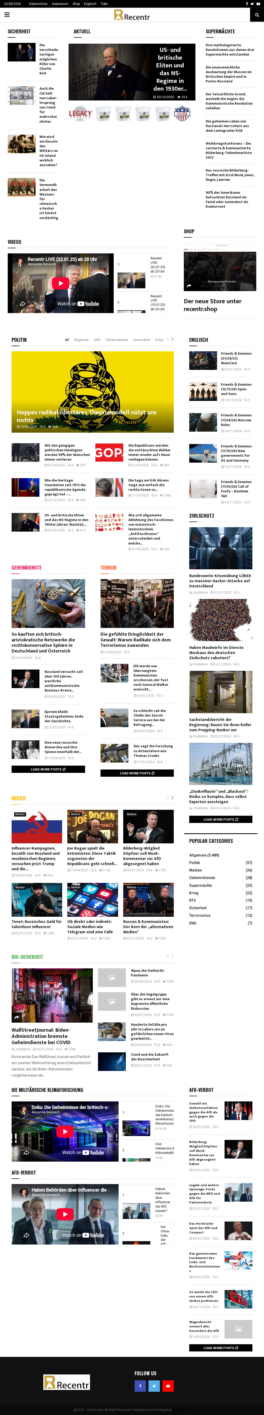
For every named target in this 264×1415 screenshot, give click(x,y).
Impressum (60, 4)
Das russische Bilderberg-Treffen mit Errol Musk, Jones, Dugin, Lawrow (230, 175)
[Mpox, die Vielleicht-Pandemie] (112, 977)
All (67, 340)
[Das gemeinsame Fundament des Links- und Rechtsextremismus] (238, 1260)
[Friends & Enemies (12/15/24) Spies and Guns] (203, 391)
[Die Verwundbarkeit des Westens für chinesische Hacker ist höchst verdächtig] (22, 187)
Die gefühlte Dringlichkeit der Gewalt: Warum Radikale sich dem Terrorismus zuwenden (136, 640)
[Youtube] (168, 1386)
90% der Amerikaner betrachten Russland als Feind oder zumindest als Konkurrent (227, 199)
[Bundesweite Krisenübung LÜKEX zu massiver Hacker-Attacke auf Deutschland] (220, 548)
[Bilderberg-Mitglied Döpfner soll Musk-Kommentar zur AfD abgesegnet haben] (148, 827)
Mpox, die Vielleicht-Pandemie (148, 973)
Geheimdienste (117, 340)
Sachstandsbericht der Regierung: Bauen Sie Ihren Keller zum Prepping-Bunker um (220, 725)
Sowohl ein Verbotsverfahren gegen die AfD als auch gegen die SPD (203, 1112)
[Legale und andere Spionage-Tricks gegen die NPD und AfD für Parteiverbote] (238, 1192)
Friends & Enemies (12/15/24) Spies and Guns (236, 389)
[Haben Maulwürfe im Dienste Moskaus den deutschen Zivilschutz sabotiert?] (220, 620)
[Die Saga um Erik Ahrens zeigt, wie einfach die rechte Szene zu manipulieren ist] (109, 487)
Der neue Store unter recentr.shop (213, 305)
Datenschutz (38, 4)
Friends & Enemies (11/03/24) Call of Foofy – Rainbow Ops (236, 489)
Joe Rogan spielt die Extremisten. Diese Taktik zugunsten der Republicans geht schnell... (92, 856)
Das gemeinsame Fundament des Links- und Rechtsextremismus (204, 1262)
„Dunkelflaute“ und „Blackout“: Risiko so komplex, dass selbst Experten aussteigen (218, 796)
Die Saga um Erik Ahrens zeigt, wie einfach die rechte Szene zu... (148, 485)
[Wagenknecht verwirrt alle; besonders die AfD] (238, 1329)
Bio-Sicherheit (27, 956)
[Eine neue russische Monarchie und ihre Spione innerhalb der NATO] (25, 749)
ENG (97, 340)
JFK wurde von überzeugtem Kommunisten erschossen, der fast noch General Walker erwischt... (151, 677)
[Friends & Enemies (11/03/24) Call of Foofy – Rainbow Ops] (203, 489)
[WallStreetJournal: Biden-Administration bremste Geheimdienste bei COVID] (52, 995)
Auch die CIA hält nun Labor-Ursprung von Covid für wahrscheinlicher (48, 104)
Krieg (159, 340)
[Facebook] (140, 1386)
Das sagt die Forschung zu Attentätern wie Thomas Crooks (153, 750)
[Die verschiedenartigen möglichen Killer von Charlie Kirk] (22, 52)
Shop (76, 4)
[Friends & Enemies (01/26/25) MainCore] (203, 360)
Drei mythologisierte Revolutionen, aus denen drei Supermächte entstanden (230, 49)
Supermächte (200, 885)
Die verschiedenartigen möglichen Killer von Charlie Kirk (48, 59)
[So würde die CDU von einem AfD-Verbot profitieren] (238, 1299)
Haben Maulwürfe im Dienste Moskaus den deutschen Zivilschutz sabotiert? (216, 653)
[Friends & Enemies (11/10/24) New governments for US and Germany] (203, 453)
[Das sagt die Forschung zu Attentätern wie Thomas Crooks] (114, 753)
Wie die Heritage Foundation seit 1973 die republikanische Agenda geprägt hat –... (65, 487)
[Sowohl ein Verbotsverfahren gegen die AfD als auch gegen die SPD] (238, 1110)
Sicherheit (198, 908)
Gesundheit (141, 340)
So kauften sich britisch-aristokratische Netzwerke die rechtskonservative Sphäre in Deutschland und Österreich (43, 643)
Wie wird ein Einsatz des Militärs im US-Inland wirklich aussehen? (48, 151)
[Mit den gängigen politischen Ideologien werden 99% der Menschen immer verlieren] (25, 452)
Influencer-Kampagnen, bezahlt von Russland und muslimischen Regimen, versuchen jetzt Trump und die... (36, 859)
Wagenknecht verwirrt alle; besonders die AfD (204, 1326)
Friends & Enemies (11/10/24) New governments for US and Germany (236, 453)
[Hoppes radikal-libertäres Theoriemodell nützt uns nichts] (93, 392)
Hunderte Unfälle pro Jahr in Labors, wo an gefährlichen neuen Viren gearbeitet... (152, 1031)
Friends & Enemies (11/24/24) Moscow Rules (236, 419)
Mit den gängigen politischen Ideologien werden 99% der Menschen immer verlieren (67, 452)
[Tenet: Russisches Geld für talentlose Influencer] (37, 900)
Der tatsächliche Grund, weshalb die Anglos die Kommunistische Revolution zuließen (229, 101)
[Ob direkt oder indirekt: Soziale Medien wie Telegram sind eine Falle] (92, 900)
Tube (104, 4)
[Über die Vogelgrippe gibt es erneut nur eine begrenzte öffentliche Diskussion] (112, 1001)
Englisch (90, 4)
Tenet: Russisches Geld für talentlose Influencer (37, 924)
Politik (19, 339)
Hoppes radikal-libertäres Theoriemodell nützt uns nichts (87, 416)
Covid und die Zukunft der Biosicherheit (150, 1057)
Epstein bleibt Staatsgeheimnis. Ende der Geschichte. (64, 716)
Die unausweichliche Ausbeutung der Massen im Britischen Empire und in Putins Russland (229, 74)
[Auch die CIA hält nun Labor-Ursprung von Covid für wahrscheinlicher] (22, 95)
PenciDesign (181, 1410)
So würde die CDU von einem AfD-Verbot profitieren (203, 1296)
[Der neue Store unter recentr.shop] (220, 267)
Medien (19, 798)
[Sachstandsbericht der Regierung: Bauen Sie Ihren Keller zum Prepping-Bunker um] (220, 692)
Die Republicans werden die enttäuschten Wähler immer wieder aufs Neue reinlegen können (149, 452)
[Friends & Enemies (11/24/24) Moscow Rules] (203, 422)
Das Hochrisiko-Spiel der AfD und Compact (203, 1228)
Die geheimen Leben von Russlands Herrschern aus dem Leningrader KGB (227, 126)
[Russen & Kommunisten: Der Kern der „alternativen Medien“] (148, 900)
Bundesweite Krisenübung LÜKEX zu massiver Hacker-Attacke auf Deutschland (220, 581)
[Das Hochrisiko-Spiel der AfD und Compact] (238, 1231)
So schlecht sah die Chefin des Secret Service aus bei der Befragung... (150, 718)
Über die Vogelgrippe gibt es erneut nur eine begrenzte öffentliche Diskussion (150, 1001)
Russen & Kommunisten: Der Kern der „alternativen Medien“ (148, 927)
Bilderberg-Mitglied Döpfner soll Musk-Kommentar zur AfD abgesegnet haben (142, 856)
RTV (192, 900)
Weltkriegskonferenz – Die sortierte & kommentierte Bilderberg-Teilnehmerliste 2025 (229, 150)
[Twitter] (154, 1386)
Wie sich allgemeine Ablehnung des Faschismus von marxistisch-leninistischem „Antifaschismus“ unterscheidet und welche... (151, 529)
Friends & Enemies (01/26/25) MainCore (236, 358)
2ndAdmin (23, 1049)
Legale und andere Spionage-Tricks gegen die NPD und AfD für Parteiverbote (204, 1194)
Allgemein (81, 340)
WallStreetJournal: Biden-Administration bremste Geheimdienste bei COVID (41, 1036)
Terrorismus (200, 915)
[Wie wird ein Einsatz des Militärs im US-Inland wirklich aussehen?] (22, 144)
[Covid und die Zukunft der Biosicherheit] (112, 1061)
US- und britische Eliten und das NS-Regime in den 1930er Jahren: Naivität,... (66, 519)
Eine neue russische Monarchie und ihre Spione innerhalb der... (63, 747)
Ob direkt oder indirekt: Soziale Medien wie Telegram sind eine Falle (90, 927)
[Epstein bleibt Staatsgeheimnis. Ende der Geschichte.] (25, 719)
